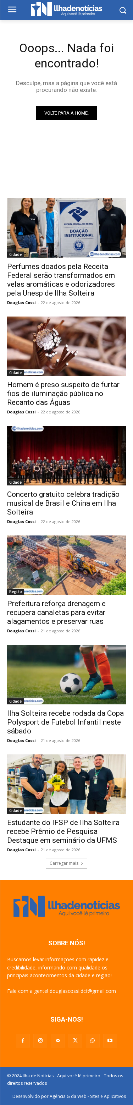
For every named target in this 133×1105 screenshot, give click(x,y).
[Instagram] (40, 1041)
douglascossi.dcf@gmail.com (83, 991)
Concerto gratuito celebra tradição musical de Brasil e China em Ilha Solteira (63, 503)
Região (15, 591)
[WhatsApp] (93, 1041)
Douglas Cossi (21, 302)
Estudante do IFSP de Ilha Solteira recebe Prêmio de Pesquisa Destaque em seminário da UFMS (63, 831)
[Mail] (58, 1041)
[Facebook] (23, 1041)
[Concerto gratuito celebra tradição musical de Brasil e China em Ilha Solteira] (66, 455)
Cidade (15, 254)
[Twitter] (75, 1041)
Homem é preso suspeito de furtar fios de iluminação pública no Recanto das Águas (63, 393)
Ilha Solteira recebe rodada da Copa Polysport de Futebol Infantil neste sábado (65, 722)
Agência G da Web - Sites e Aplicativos (88, 1096)
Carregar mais (64, 863)
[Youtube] (110, 1041)
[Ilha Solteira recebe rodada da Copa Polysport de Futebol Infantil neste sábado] (66, 674)
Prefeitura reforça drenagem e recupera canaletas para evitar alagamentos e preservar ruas (56, 612)
